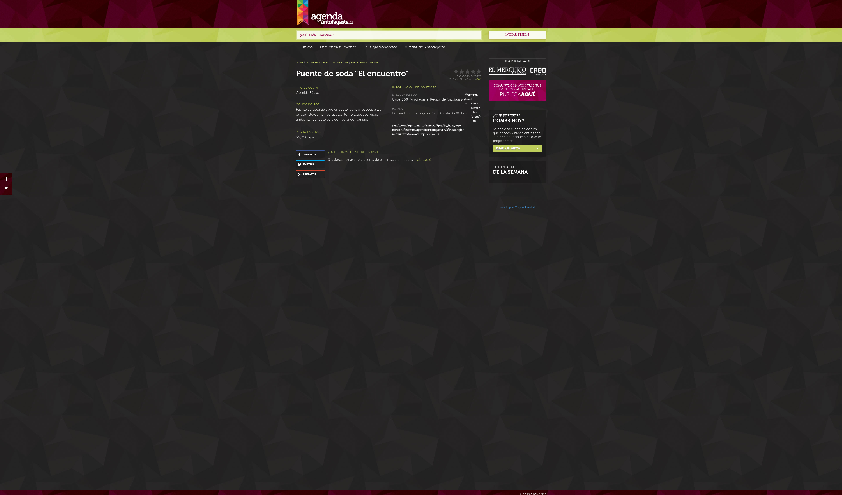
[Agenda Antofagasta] (325, 13)
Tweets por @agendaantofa (517, 207)
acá (478, 79)
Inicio (308, 47)
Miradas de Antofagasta (424, 47)
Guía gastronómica (380, 47)
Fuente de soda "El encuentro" (367, 62)
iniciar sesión (423, 160)
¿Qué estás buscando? (317, 35)
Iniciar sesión (517, 35)
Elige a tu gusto (508, 148)
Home (299, 62)
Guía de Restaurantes (317, 62)
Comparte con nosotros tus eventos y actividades (517, 90)
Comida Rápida (340, 62)
